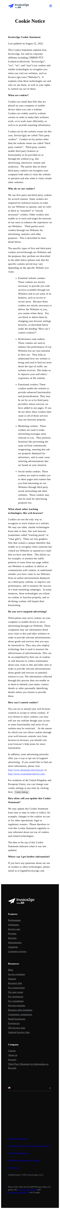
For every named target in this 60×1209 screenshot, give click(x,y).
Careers (12, 1050)
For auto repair (15, 992)
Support (12, 978)
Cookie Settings (21, 792)
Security (12, 1059)
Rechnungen (14, 920)
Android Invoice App (19, 1032)
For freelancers (15, 996)
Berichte (12, 938)
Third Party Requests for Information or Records (28, 1066)
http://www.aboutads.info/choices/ (26, 770)
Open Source (14, 1167)
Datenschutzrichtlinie (17, 1138)
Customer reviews (17, 951)
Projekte (12, 933)
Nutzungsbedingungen (18, 1153)
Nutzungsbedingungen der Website (24, 1160)
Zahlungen (13, 924)
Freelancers (14, 1023)
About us (12, 1055)
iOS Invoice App (16, 1027)
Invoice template (16, 974)
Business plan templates (20, 1010)
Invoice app (14, 929)
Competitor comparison (20, 1014)
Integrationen (14, 942)
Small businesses (16, 1018)
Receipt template (16, 1005)
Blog (10, 969)
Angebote (13, 947)
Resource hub (15, 983)
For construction (16, 987)
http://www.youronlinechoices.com (26, 773)
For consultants (16, 1001)
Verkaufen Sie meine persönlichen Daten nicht (29, 1146)
